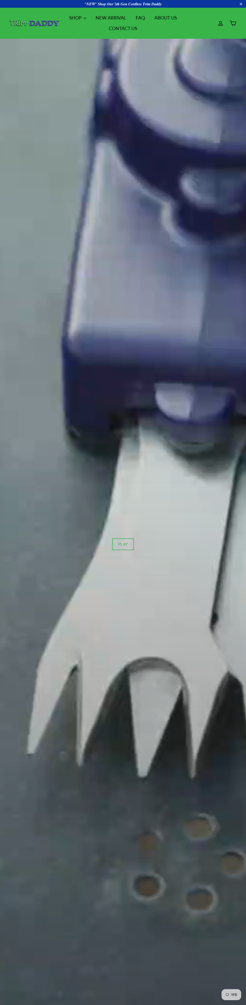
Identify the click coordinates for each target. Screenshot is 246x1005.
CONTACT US (123, 28)
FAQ (140, 17)
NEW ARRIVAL (111, 17)
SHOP (75, 17)
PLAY (123, 544)
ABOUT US (165, 17)
